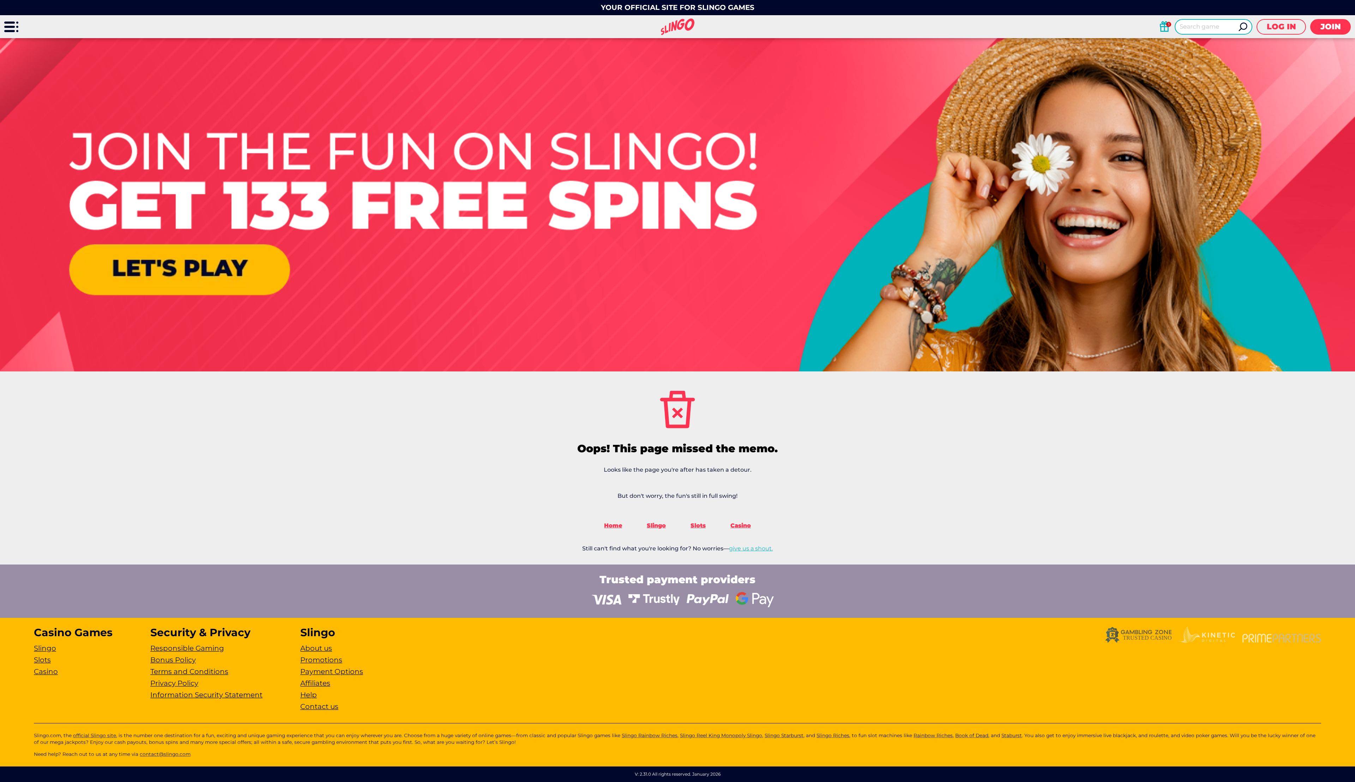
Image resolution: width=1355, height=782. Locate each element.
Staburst (1011, 735)
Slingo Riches (833, 735)
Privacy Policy (174, 683)
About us (316, 648)
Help (308, 695)
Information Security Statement (206, 695)
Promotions (321, 660)
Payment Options (331, 671)
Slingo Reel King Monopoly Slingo (721, 735)
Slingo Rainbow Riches (650, 735)
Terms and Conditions (189, 671)
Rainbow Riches (933, 735)
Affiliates (315, 683)
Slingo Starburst (784, 735)
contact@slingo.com (165, 754)
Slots (698, 525)
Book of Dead (971, 735)
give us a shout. (751, 548)
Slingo (656, 525)
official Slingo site (94, 735)
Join (1330, 26)
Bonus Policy (173, 660)
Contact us (319, 706)
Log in (1281, 26)
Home (613, 525)
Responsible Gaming (187, 648)
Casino (740, 525)
